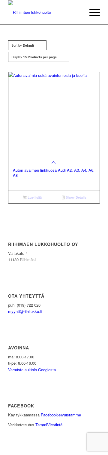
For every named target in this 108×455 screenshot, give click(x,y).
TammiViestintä (48, 424)
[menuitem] (91, 12)
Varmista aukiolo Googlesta (32, 369)
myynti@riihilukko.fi (25, 311)
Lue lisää (34, 197)
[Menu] (91, 12)
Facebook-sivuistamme (61, 415)
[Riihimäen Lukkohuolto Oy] (45, 12)
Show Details (75, 197)
